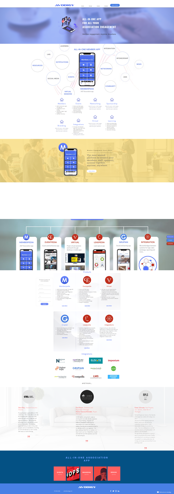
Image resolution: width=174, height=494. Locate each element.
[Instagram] (116, 491)
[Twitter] (113, 491)
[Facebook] (111, 491)
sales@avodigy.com (67, 491)
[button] (60, 474)
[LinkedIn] (118, 491)
